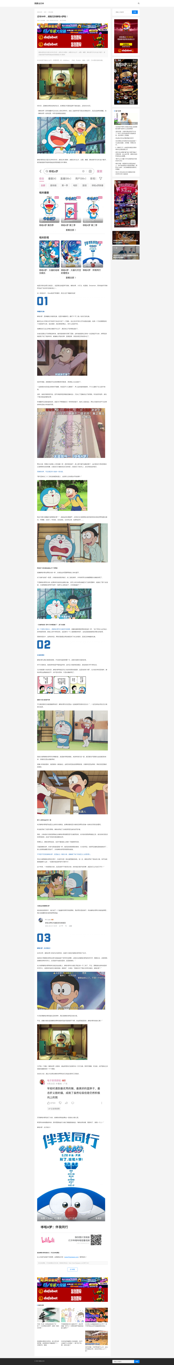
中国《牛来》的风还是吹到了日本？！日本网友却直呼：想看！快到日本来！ (48, 1326)
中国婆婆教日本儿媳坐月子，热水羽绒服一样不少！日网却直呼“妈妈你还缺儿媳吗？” (72, 1326)
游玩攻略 (50, 12)
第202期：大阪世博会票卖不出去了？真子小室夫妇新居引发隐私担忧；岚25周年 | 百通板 (125, 133)
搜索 (134, 12)
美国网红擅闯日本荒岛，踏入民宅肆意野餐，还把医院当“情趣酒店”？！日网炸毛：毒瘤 (48, 1343)
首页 (45, 12)
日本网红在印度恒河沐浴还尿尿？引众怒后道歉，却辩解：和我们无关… (126, 142)
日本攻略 (42, 20)
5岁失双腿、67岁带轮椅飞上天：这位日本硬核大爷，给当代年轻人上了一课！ (96, 1349)
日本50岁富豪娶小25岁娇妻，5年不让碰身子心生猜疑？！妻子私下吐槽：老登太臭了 (71, 1343)
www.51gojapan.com (71, 1257)
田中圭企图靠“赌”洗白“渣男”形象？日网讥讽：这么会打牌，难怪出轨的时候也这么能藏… (126, 154)
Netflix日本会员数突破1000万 (125, 138)
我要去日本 (39, 3)
